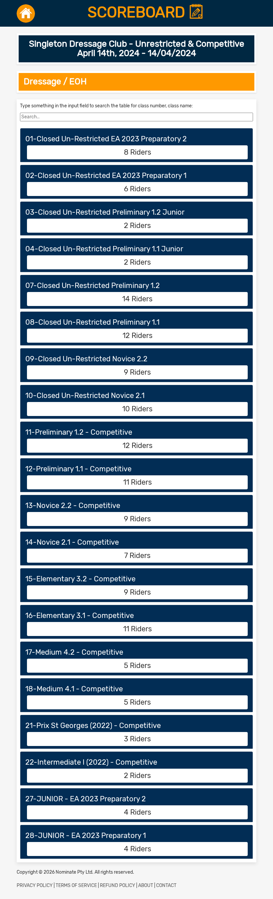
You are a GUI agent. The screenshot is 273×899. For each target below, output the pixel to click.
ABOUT (145, 885)
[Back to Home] (26, 13)
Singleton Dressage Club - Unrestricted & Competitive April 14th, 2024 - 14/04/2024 (136, 49)
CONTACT (166, 885)
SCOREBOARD (138, 12)
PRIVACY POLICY (35, 885)
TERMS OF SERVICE (76, 885)
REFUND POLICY (117, 885)
